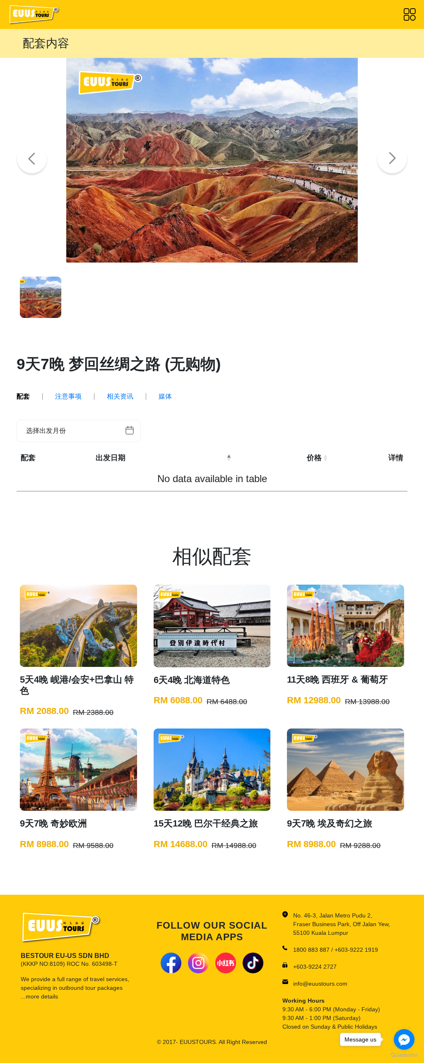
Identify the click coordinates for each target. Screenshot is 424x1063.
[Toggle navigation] (410, 14)
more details (42, 996)
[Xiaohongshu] (225, 963)
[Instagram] (198, 963)
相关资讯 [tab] (120, 396)
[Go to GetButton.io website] (404, 1055)
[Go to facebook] (404, 1039)
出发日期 (110, 458)
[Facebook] (171, 963)
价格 (314, 458)
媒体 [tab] (165, 396)
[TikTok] (253, 963)
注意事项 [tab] (68, 396)
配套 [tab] (23, 396)
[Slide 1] (40, 297)
